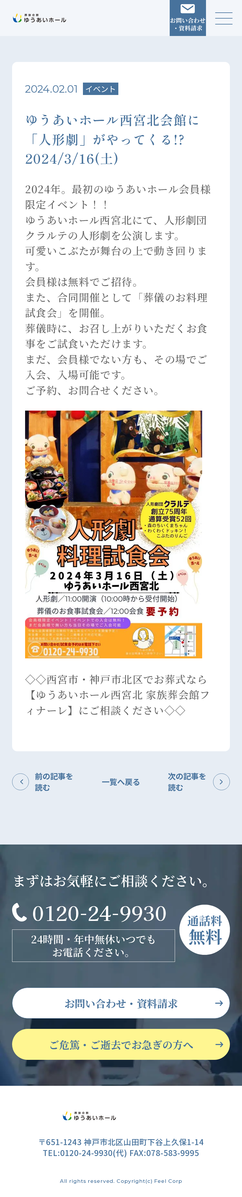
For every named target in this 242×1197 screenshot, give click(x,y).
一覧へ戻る (121, 781)
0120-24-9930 (99, 912)
